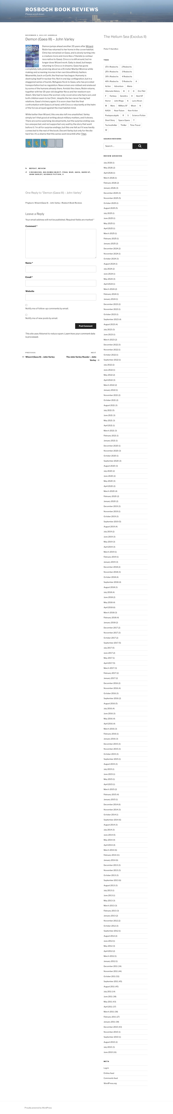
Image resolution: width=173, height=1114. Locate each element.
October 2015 (110, 754)
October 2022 (110, 355)
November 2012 (111, 921)
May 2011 (108, 1001)
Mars (112, 105)
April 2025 (108, 228)
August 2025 (109, 208)
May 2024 (108, 279)
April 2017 (108, 663)
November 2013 (111, 870)
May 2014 (108, 840)
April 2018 (108, 607)
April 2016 (108, 723)
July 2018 (108, 592)
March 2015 (109, 789)
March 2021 (109, 430)
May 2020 (108, 481)
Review (42, 168)
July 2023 (108, 329)
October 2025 (110, 203)
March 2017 (109, 668)
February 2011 (110, 1017)
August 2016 (109, 703)
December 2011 (111, 966)
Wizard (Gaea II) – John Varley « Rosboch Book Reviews (58, 203)
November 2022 (111, 349)
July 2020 (108, 471)
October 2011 (110, 976)
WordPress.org (110, 1083)
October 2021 (110, 400)
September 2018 (111, 582)
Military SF (122, 105)
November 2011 (111, 971)
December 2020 (111, 446)
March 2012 (109, 956)
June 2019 (108, 537)
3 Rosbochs (35, 172)
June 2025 (108, 218)
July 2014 (108, 830)
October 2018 (110, 577)
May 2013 (108, 900)
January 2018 (109, 622)
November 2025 (111, 198)
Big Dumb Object (52, 172)
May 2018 (108, 602)
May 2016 (108, 718)
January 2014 (109, 860)
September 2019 (111, 521)
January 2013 (109, 916)
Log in (106, 1068)
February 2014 (110, 855)
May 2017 (108, 658)
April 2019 (108, 547)
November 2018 (111, 572)
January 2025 (110, 243)
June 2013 (108, 895)
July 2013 (108, 890)
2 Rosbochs (127, 67)
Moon (133, 105)
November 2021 (111, 395)
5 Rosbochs (127, 81)
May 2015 (108, 779)
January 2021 (109, 440)
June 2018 (108, 597)
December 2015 (111, 744)
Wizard (89, 46)
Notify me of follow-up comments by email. (47, 308)
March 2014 (109, 850)
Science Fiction (52, 174)
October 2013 (110, 875)
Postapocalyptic (112, 115)
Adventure (118, 86)
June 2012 (108, 941)
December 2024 (111, 248)
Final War (68, 172)
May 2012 (108, 946)
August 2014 (109, 825)
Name (29, 263)
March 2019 (109, 552)
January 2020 (110, 501)
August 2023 (109, 324)
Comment (31, 226)
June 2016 (108, 713)
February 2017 (110, 673)
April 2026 (108, 173)
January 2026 (110, 188)
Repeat (33, 168)
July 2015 (108, 769)
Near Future (119, 110)
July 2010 (108, 1047)
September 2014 (111, 820)
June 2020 (108, 476)
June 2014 (108, 835)
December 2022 (111, 344)
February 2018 (110, 617)
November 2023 (111, 309)
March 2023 (109, 339)
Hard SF (86, 172)
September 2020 (111, 461)
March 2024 (109, 289)
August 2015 (109, 764)
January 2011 (109, 1022)
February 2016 (110, 734)
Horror (108, 101)
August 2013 (109, 885)
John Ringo (119, 101)
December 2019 (111, 506)
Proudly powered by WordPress (38, 1108)
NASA (108, 110)
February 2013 (110, 911)
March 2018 (109, 612)
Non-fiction (133, 110)
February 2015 (110, 794)
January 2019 (109, 562)
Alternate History (112, 91)
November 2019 (111, 511)
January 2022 (109, 390)
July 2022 (108, 365)
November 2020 (111, 451)
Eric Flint (141, 91)
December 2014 (111, 804)
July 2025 (108, 213)
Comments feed (111, 1078)
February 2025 (110, 238)
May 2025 (108, 223)
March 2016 (109, 729)
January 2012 (109, 961)
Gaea (77, 172)
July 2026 (108, 163)
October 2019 (110, 516)
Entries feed (109, 1073)
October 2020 (110, 456)
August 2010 (109, 1042)
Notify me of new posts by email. (41, 318)
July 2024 (108, 269)
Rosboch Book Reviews (62, 9)
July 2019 (108, 531)
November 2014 (111, 809)
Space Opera (124, 120)
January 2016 (109, 739)
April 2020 (108, 486)
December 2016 (111, 683)
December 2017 (111, 627)
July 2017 (108, 648)
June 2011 (108, 996)
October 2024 (110, 258)
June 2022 (108, 370)
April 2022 (108, 380)
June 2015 (108, 774)
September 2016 (111, 698)
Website (29, 291)
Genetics (124, 96)
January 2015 (109, 799)
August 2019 (109, 526)
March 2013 (109, 905)
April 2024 (108, 284)
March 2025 (109, 233)
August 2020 (109, 466)
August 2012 (109, 936)
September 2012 (111, 931)
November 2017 (111, 632)
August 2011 (109, 986)
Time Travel (135, 125)
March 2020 (109, 491)
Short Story (110, 120)
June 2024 (108, 274)
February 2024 (110, 294)
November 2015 (111, 749)
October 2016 (110, 693)
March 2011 (109, 1011)
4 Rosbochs (127, 76)
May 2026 (108, 168)
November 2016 (111, 688)
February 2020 (110, 496)
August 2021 (109, 405)
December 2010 (111, 1027)
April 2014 (108, 845)
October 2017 (110, 638)
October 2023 (110, 314)
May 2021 (108, 420)
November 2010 (111, 1032)
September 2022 (111, 360)
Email (29, 277)
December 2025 (111, 193)
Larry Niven (137, 101)
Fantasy (113, 96)
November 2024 (111, 253)
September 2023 (111, 319)
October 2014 (110, 814)
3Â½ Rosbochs (111, 76)
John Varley (35, 174)
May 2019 (108, 542)
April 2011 (108, 1006)
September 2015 (111, 759)
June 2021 (108, 415)
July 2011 (108, 991)
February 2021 (110, 435)
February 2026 (110, 183)
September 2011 (111, 981)
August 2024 (109, 264)
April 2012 (108, 951)
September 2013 (111, 880)
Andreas (52, 35)
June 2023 (108, 334)
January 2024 (110, 299)
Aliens (129, 86)
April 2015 (108, 784)
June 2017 (108, 653)
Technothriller (111, 125)
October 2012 (110, 926)
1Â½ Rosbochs (111, 67)
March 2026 (109, 178)
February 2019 (110, 557)
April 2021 (108, 425)
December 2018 (111, 567)
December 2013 (111, 865)
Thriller (124, 125)
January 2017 (109, 678)
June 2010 (108, 1052)
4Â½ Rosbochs (111, 81)
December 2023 (111, 304)
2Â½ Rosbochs (111, 71)
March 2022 (109, 385)
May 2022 (108, 375)
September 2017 (111, 643)
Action (108, 86)
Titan (83, 134)
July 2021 (108, 410)
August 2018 (109, 587)
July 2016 (108, 708)
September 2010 (111, 1037)
